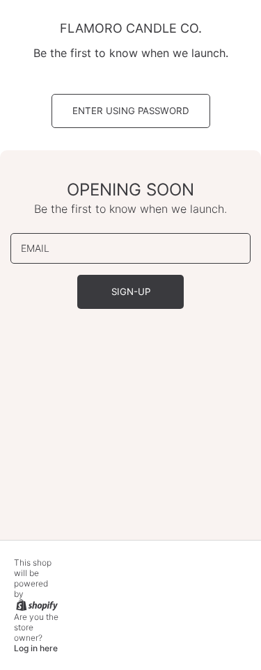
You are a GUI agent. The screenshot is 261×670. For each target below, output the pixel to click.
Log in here (36, 648)
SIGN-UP (130, 291)
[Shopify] (36, 604)
